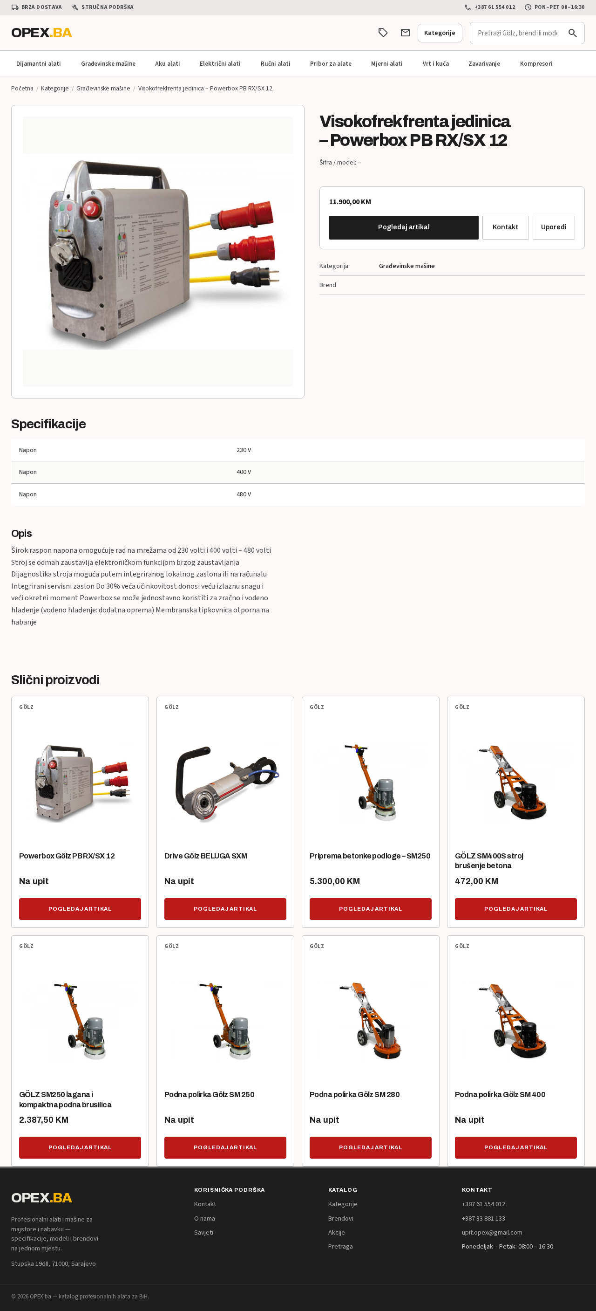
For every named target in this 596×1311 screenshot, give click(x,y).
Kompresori (536, 64)
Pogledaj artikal (404, 227)
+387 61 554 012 (489, 7)
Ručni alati (276, 64)
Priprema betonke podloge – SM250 (370, 856)
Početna (22, 88)
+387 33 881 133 (483, 1218)
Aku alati (167, 64)
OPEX (41, 32)
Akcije (336, 1232)
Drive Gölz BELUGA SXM (205, 856)
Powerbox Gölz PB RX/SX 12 (67, 856)
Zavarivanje (484, 64)
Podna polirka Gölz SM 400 (500, 1094)
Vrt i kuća (436, 64)
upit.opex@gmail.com (492, 1232)
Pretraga (340, 1246)
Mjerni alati (387, 64)
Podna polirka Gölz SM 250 (209, 1094)
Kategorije (439, 33)
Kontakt (505, 227)
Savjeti (203, 1232)
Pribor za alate (331, 64)
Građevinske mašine (108, 64)
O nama (204, 1218)
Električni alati (220, 64)
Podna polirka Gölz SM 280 (355, 1094)
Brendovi (340, 1218)
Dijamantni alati (38, 64)
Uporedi (553, 227)
